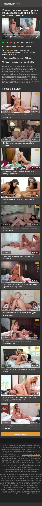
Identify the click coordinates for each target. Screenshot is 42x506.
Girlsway (28, 58)
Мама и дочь (25, 50)
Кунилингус (16, 52)
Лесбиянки (6, 52)
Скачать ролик (10, 46)
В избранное (26, 46)
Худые (33, 52)
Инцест (16, 50)
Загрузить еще (20, 434)
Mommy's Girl (18, 58)
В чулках (25, 52)
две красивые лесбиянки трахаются (23, 79)
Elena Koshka (28, 62)
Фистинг (14, 54)
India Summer (17, 62)
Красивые (6, 54)
